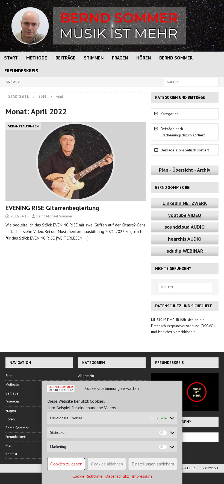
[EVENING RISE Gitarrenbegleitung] (75, 161)
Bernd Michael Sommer (54, 216)
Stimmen (94, 58)
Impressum (142, 476)
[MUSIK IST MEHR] (112, 48)
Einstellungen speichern (153, 464)
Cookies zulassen (66, 464)
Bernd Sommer (176, 58)
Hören (143, 58)
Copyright (211, 468)
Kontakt (11, 454)
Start (11, 58)
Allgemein (86, 376)
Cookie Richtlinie (87, 476)
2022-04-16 (19, 216)
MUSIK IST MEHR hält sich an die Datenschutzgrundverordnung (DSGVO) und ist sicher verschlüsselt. (183, 325)
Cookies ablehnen (107, 464)
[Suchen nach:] (191, 81)
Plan (8, 445)
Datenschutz (117, 476)
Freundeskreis (21, 71)
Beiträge (65, 58)
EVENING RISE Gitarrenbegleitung (52, 208)
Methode (36, 58)
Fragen (120, 58)
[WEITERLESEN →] (72, 238)
